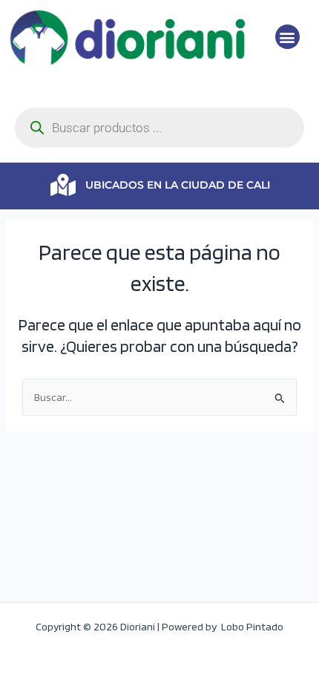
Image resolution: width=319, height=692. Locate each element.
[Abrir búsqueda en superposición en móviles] (159, 127)
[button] (287, 37)
